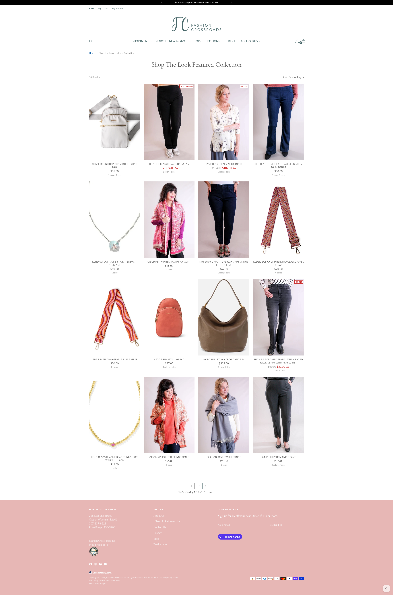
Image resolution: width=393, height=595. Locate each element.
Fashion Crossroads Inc (116, 577)
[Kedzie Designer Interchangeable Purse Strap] (278, 219)
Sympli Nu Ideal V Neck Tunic (224, 164)
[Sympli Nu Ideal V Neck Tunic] (223, 122)
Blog (156, 538)
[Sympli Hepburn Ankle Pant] (278, 415)
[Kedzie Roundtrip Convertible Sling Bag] (114, 122)
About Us (159, 515)
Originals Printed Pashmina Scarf (169, 261)
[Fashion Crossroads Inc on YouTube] (105, 565)
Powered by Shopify (98, 583)
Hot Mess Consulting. (111, 580)
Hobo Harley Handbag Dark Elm (223, 359)
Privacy (158, 532)
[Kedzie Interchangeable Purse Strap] (114, 317)
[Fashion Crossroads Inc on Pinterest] (101, 565)
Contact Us (160, 527)
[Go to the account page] (296, 41)
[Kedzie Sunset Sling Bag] (169, 317)
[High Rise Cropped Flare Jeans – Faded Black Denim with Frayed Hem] (278, 317)
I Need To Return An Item (168, 521)
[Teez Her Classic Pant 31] (169, 122)
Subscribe (276, 525)
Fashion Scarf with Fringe (224, 457)
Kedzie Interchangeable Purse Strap (114, 359)
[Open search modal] (91, 41)
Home (92, 53)
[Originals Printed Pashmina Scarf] (169, 219)
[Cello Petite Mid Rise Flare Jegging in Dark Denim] (278, 122)
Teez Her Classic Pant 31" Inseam (169, 164)
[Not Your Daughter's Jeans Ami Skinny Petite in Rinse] (223, 219)
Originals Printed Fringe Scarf (169, 457)
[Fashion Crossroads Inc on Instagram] (96, 565)
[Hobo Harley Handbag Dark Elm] (223, 317)
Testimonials (160, 544)
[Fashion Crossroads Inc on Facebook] (91, 565)
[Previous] (161, 2)
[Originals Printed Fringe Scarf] (169, 415)
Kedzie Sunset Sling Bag (169, 359)
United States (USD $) (102, 572)
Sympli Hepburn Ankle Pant (278, 457)
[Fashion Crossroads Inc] (196, 24)
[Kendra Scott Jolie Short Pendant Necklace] (114, 219)
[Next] (231, 2)
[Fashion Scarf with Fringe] (223, 415)
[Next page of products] (206, 486)
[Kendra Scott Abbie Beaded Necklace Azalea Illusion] (114, 415)
